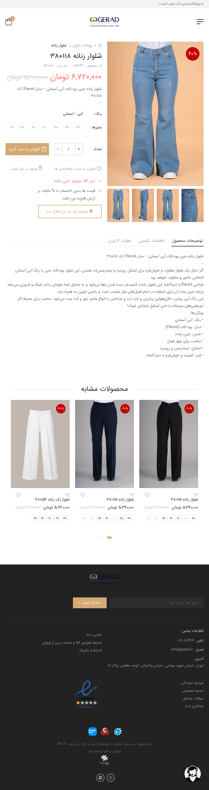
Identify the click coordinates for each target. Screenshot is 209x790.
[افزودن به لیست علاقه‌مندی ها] (147, 495)
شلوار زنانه (59, 45)
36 (193, 519)
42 (171, 519)
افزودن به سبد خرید (24, 149)
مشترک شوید (91, 603)
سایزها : (96, 127)
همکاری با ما (194, 706)
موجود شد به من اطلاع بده (67, 211)
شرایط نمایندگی (192, 683)
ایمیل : (199, 649)
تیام (90, 751)
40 (178, 519)
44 (163, 519)
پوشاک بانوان (82, 45)
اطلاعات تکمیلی (152, 240)
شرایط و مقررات (90, 650)
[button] (109, 537)
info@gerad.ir (182, 649)
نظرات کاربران (119, 240)
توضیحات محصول (187, 240)
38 (121, 519)
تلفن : (199, 640)
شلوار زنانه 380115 (184, 499)
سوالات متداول (193, 698)
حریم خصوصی (193, 690)
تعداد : (96, 149)
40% (193, 54)
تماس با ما (94, 635)
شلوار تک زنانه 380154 (52, 499)
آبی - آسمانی (73, 114)
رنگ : (97, 114)
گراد (195, 494)
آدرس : (198, 659)
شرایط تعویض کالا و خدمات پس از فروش (72, 643)
